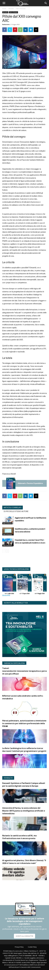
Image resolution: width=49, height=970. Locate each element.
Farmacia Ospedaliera (14, 663)
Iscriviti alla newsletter (16, 603)
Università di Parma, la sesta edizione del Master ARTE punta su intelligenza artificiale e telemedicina (23, 811)
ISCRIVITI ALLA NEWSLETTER (24, 936)
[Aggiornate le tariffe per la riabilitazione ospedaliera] (8, 520)
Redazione (6, 24)
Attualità (11, 9)
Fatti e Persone (21, 9)
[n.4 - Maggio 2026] (40, 583)
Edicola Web (6, 595)
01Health (8, 778)
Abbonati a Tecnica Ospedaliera (30, 483)
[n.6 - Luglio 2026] (10, 483)
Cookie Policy (32, 947)
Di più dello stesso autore (16, 511)
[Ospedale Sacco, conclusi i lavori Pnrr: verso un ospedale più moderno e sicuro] (8, 542)
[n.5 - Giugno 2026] (24, 583)
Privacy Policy (19, 947)
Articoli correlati (12, 507)
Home (4, 9)
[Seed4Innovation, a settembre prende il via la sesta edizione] (8, 531)
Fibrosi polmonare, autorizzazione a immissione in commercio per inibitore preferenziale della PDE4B (24, 723)
